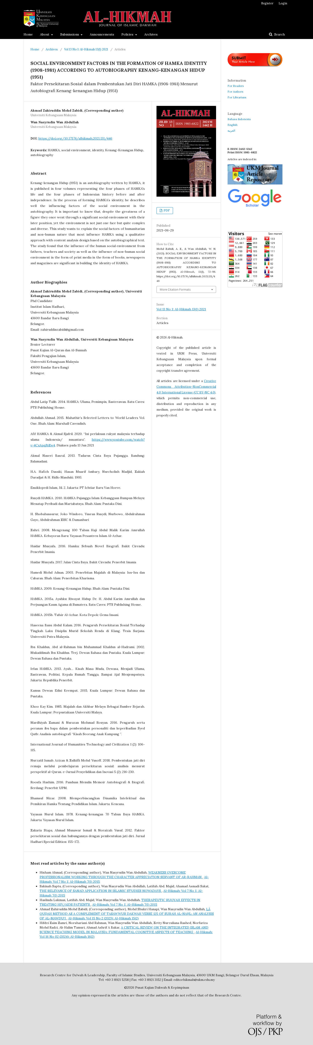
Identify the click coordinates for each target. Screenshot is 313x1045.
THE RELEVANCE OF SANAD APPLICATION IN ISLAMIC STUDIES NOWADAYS (101, 891)
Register (267, 3)
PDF (166, 210)
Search (279, 34)
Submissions (70, 34)
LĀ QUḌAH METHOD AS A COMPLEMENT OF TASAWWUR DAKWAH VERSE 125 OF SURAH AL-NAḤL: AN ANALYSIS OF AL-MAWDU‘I (127, 913)
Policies (127, 34)
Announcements (102, 34)
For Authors (235, 91)
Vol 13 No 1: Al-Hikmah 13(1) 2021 (86, 49)
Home (28, 34)
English (232, 124)
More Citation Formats (175, 289)
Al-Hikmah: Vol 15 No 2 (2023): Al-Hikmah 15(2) (103, 918)
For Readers (236, 86)
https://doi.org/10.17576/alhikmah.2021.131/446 (75, 138)
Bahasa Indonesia (239, 119)
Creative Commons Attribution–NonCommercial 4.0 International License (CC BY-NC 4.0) (186, 386)
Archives (151, 34)
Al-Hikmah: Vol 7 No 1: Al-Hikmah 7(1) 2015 (124, 904)
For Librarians (237, 97)
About (45, 34)
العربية (231, 130)
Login (283, 3)
